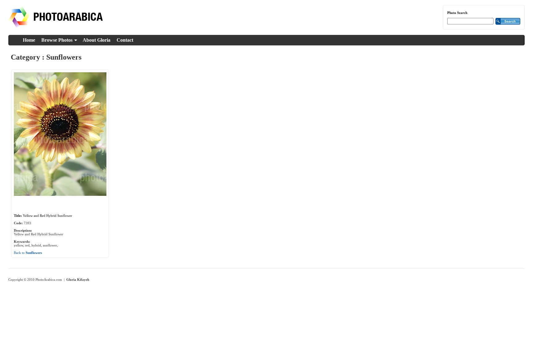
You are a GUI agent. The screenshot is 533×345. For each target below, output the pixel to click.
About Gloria (96, 40)
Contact (125, 40)
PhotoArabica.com (48, 279)
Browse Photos (56, 40)
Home (29, 40)
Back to (28, 253)
